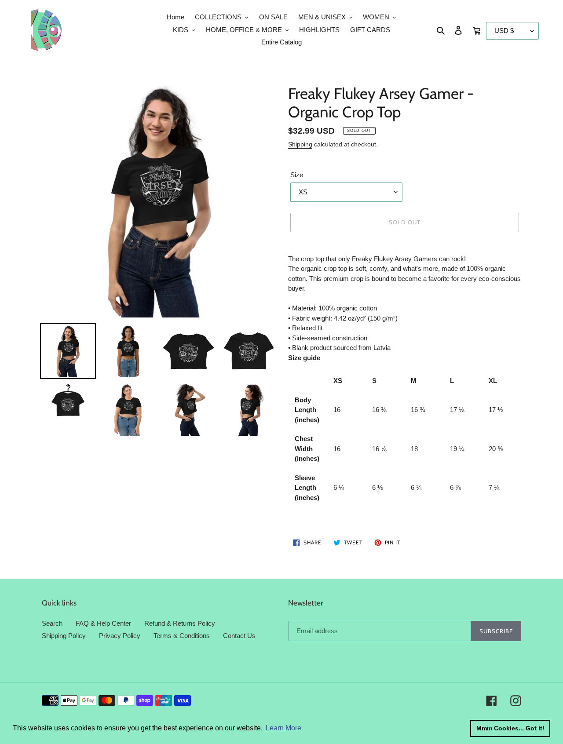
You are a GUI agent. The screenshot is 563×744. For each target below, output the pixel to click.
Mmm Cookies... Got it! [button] (510, 728)
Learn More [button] (283, 728)
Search (52, 623)
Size (296, 175)
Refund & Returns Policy (179, 623)
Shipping (300, 144)
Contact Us (239, 635)
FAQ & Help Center (103, 623)
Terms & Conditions (182, 635)
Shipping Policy (64, 635)
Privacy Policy (119, 635)
